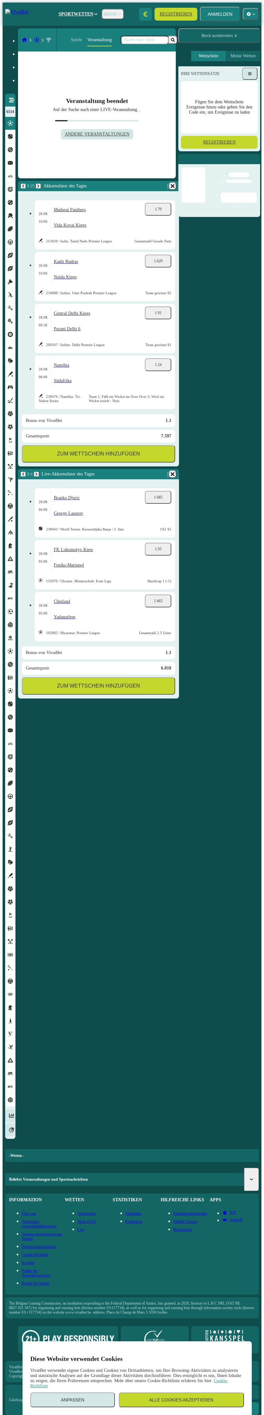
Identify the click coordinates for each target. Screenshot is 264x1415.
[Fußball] (37, 39)
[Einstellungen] (250, 74)
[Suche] (172, 40)
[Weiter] (38, 186)
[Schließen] (255, 164)
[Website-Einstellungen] (251, 14)
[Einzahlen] (145, 14)
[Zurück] (23, 186)
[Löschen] (172, 186)
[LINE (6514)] (24, 39)
